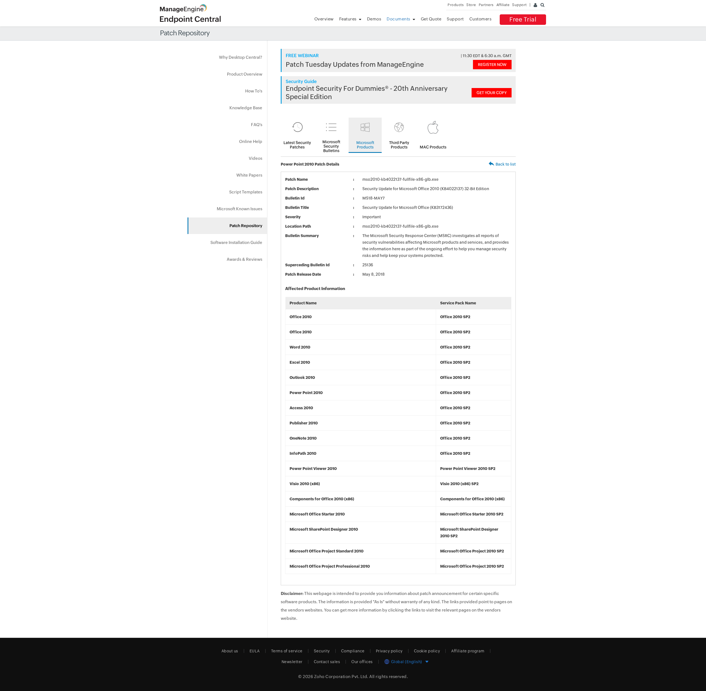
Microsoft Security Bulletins (331, 146)
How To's (253, 91)
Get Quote (431, 19)
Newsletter (292, 662)
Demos (374, 19)
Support (455, 19)
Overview (324, 19)
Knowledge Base (245, 107)
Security (322, 651)
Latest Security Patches (297, 144)
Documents (398, 19)
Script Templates (245, 192)
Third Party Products (399, 144)
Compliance (353, 651)
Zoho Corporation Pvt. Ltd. (341, 676)
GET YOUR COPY (492, 93)
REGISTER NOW (492, 64)
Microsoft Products (365, 144)
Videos (255, 158)
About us (229, 651)
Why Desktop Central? (240, 57)
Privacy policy (389, 651)
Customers (480, 19)
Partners (486, 5)
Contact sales (327, 662)
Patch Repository (245, 225)
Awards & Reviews (244, 259)
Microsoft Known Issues (239, 208)
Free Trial (522, 19)
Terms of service (287, 651)
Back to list (506, 164)
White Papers (249, 175)
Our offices (362, 662)
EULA (255, 651)
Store (471, 5)
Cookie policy (427, 651)
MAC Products (433, 147)
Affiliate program (468, 651)
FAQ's (256, 124)
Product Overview (244, 74)
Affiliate (503, 5)
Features (348, 19)
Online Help (250, 141)
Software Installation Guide (236, 242)
